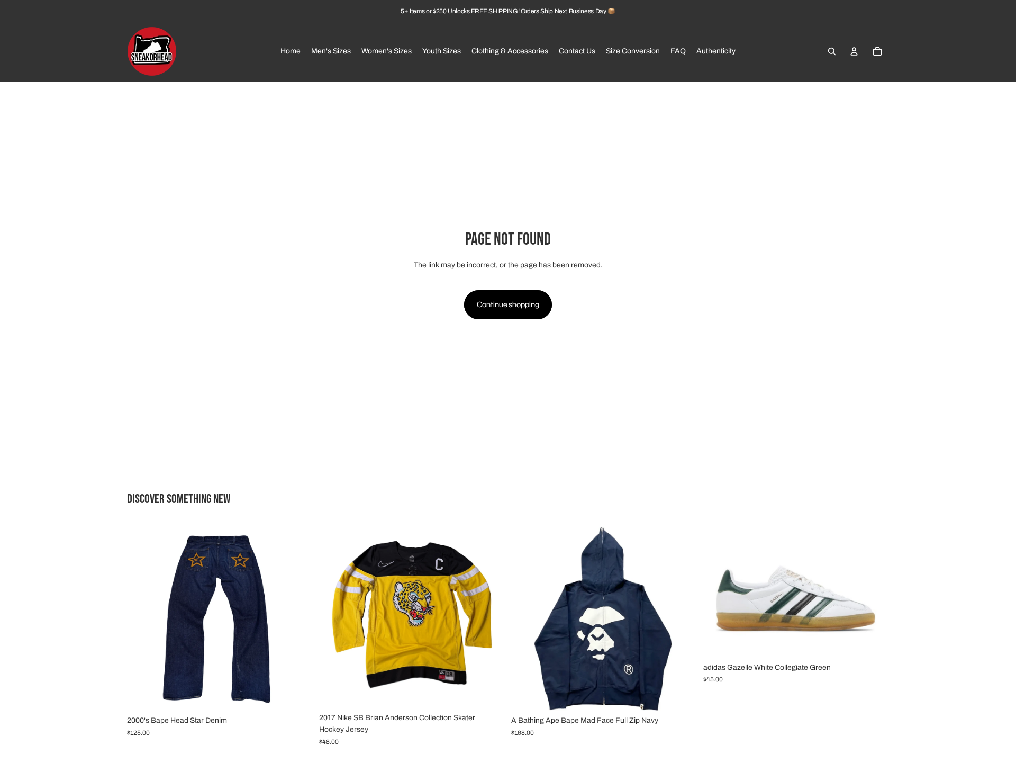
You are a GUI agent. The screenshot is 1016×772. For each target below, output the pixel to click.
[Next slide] (297, 618)
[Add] (296, 694)
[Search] (831, 51)
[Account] (854, 51)
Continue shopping (508, 304)
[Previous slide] (143, 618)
